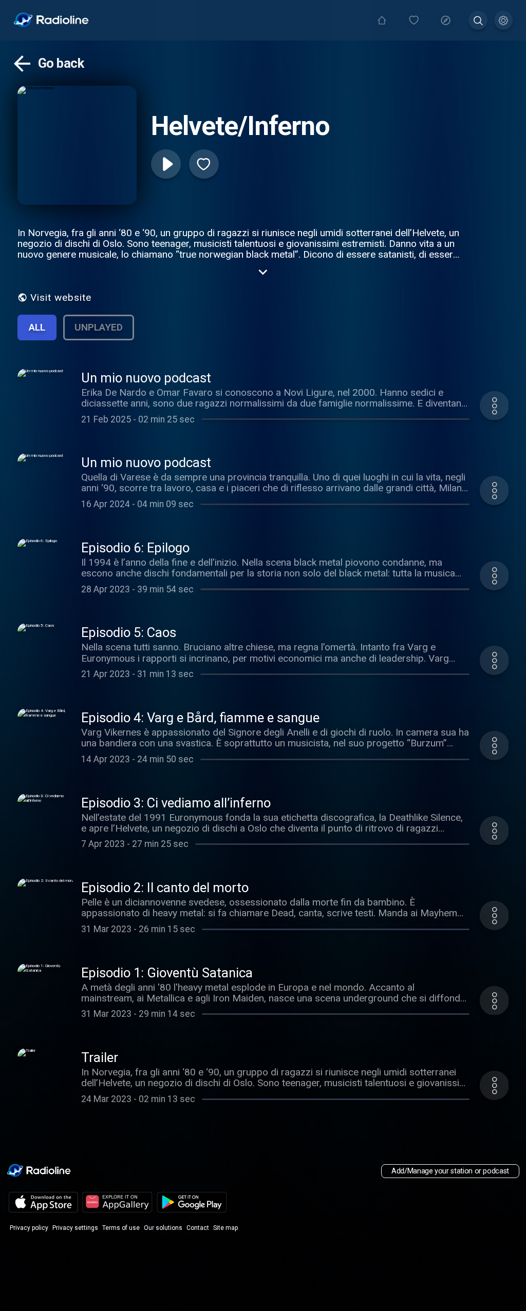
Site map (225, 1227)
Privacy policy (29, 1227)
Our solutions (163, 1227)
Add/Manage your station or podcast (450, 1171)
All (37, 327)
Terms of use (121, 1227)
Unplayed (98, 327)
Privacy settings (75, 1227)
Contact (197, 1227)
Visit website (60, 297)
